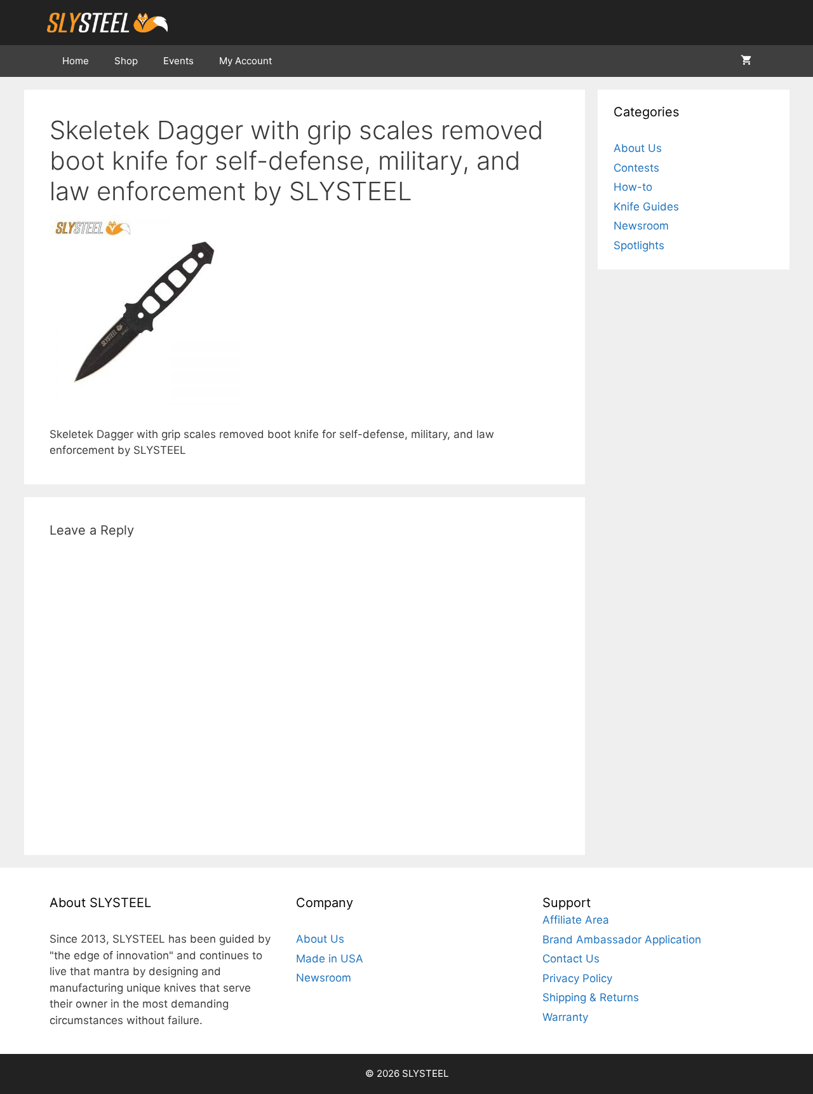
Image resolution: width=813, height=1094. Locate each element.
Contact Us (571, 958)
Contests (636, 167)
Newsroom (641, 225)
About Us (638, 148)
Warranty (565, 1017)
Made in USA (329, 958)
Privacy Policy (577, 978)
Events (178, 61)
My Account (245, 61)
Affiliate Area (575, 919)
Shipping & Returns (590, 997)
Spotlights (639, 245)
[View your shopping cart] (746, 61)
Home (75, 61)
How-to (633, 187)
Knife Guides (646, 206)
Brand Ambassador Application (621, 939)
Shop (126, 61)
